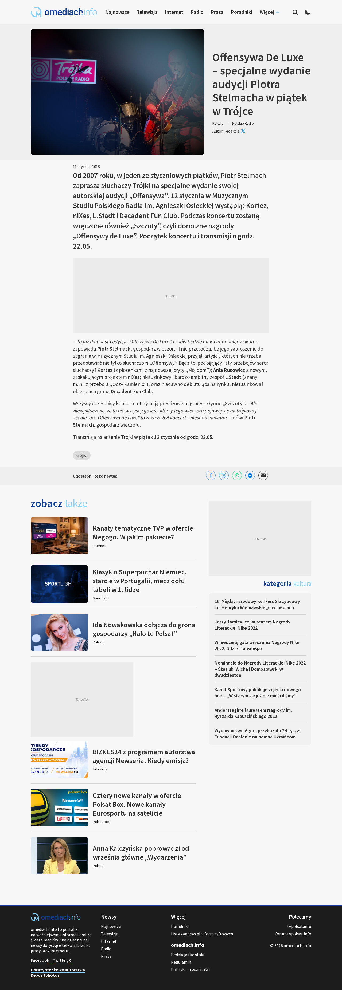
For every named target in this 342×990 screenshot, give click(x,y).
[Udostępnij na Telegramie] (250, 475)
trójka (81, 455)
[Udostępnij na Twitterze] (224, 475)
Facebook (40, 960)
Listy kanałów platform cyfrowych (202, 933)
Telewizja (147, 12)
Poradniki (241, 12)
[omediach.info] (55, 919)
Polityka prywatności (190, 969)
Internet (174, 12)
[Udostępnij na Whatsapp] (237, 475)
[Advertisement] (171, 295)
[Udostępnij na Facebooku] (211, 475)
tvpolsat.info (299, 926)
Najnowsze (117, 12)
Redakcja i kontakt (188, 954)
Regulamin (181, 962)
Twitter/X (62, 960)
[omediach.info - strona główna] (64, 12)
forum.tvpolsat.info (293, 933)
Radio (197, 12)
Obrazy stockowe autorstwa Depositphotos (58, 972)
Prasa (217, 12)
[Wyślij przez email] (263, 475)
